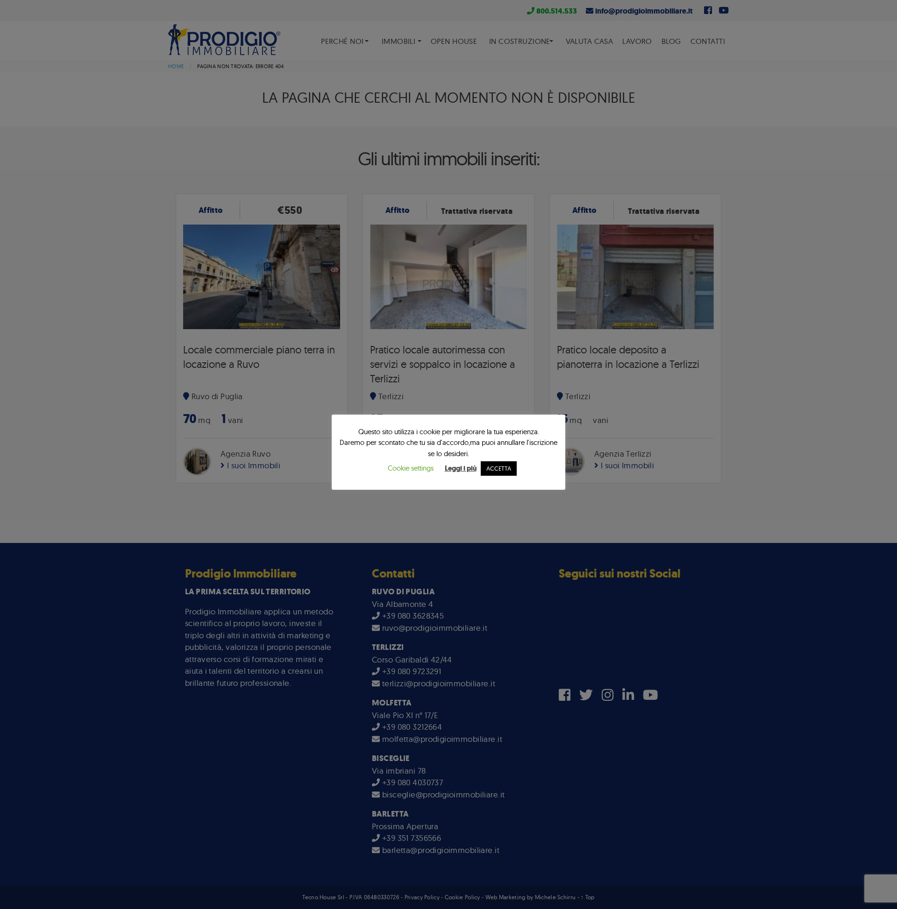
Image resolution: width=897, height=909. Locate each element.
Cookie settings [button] (411, 468)
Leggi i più (461, 468)
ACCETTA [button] (498, 468)
